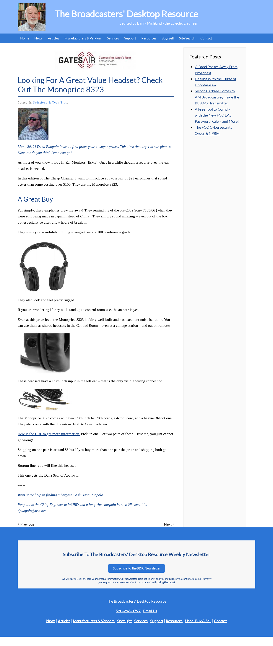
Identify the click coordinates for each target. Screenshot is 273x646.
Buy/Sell (168, 38)
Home (24, 38)
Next (168, 524)
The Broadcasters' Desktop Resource (136, 601)
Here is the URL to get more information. (49, 434)
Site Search (187, 38)
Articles (53, 38)
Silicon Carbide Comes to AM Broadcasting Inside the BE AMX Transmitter (217, 97)
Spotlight (124, 620)
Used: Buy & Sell (198, 620)
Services (141, 620)
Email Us (150, 611)
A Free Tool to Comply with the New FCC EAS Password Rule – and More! (217, 115)
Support (156, 620)
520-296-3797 (128, 611)
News (38, 38)
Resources (148, 38)
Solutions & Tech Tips (50, 102)
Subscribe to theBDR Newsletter (136, 568)
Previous (27, 524)
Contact (206, 38)
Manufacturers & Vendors (83, 38)
